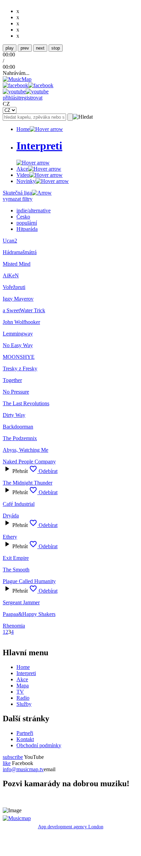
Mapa (22, 685)
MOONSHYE (19, 357)
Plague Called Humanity (29, 581)
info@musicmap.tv (23, 769)
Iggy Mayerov (18, 299)
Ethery (10, 537)
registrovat (31, 98)
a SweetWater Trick (24, 310)
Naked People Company (29, 461)
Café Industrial (19, 504)
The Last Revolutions (26, 403)
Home (23, 129)
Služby (23, 704)
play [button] (9, 48)
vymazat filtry (18, 199)
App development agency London (70, 826)
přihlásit (11, 98)
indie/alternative (33, 210)
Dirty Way (14, 415)
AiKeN (11, 275)
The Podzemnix (20, 438)
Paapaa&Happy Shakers (29, 614)
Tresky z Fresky (20, 368)
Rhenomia (14, 626)
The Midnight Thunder (27, 483)
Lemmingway (18, 334)
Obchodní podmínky (38, 745)
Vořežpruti (14, 287)
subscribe (13, 757)
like (7, 763)
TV (20, 692)
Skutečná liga (17, 193)
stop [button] (55, 48)
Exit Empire (16, 558)
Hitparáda (27, 229)
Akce (22, 169)
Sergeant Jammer (21, 602)
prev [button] (25, 48)
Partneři (24, 733)
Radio (22, 698)
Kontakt (25, 739)
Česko (23, 217)
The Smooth (16, 569)
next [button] (40, 48)
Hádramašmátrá (20, 252)
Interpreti (26, 673)
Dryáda (11, 515)
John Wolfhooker (21, 322)
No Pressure (16, 392)
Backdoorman (18, 427)
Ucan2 (10, 240)
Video (22, 175)
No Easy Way (18, 345)
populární (26, 223)
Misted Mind (16, 264)
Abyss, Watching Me (25, 450)
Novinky (26, 181)
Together (12, 380)
